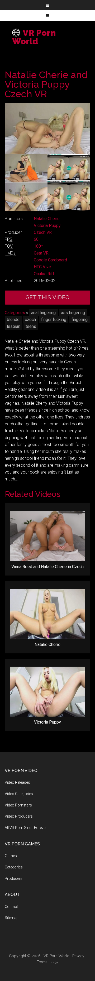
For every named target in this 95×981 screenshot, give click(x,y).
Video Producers (19, 816)
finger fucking (53, 319)
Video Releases (17, 782)
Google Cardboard (50, 259)
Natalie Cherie (47, 218)
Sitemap (11, 918)
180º (38, 246)
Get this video (48, 297)
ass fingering (73, 312)
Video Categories (19, 794)
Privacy (78, 956)
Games (11, 856)
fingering (80, 319)
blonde (13, 319)
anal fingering (43, 312)
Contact (11, 906)
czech (30, 319)
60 (36, 239)
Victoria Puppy (47, 225)
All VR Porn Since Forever (26, 828)
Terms (42, 962)
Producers (13, 878)
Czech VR (43, 232)
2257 (54, 962)
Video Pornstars (18, 805)
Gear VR (41, 253)
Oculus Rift (44, 273)
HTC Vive (42, 266)
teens (31, 326)
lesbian (13, 326)
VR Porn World (34, 37)
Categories (15, 312)
